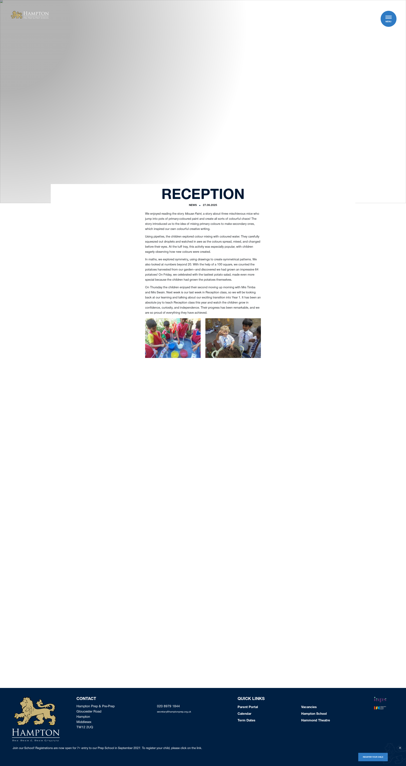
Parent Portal (248, 707)
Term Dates (246, 721)
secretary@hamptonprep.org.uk (174, 712)
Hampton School (314, 714)
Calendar (244, 714)
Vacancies (309, 707)
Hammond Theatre (315, 721)
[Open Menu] (388, 18)
